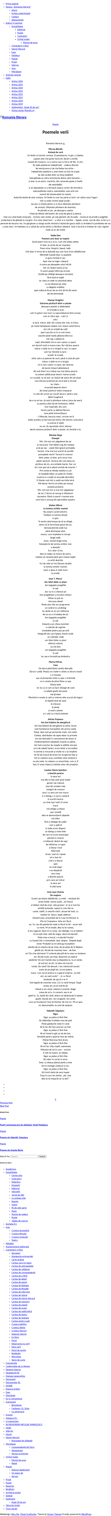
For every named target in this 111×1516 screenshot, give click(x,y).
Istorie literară (18, 49)
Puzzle (20, 33)
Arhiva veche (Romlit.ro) (23, 111)
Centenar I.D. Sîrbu (20, 1409)
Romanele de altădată (22, 1441)
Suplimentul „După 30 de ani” (25, 107)
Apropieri (16, 1253)
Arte (14, 68)
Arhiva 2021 (17, 98)
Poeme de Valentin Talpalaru (14, 1137)
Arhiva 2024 (17, 88)
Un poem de (17, 1473)
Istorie (9, 1434)
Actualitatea (17, 26)
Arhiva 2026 (17, 81)
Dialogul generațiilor (15, 1376)
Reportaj (10, 1486)
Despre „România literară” (18, 7)
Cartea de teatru (19, 1315)
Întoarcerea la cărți (21, 1344)
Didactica (16, 1182)
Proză (14, 62)
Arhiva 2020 (17, 101)
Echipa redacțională (21, 13)
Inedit (8, 1428)
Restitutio (16, 1353)
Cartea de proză (19, 1308)
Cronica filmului (19, 1234)
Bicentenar (17, 1405)
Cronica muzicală (20, 1237)
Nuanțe (15, 1201)
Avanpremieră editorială (17, 1247)
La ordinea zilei (19, 1198)
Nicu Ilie (15, 1514)
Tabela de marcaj (20, 1221)
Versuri (15, 1476)
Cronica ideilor (18, 1328)
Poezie (15, 59)
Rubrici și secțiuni (14, 23)
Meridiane (16, 72)
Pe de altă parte (19, 1208)
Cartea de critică (19, 1276)
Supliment (10, 1499)
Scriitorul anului (13, 1493)
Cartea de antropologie (22, 1266)
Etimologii (10, 1396)
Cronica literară (19, 1331)
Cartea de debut (19, 1279)
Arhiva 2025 (17, 85)
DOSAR (9, 1386)
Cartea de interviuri (21, 1292)
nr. (64, 143)
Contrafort (22, 36)
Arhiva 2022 (17, 94)
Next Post (4, 1106)
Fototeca (16, 55)
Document (10, 1379)
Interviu (15, 65)
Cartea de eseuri (19, 1282)
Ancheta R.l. (11, 1224)
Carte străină (18, 1260)
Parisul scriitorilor (20, 1454)
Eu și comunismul (14, 1399)
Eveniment (11, 1402)
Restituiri (10, 1489)
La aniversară (18, 1412)
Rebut (14, 1463)
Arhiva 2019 (17, 104)
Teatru (15, 1240)
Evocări (9, 1415)
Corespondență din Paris (23, 1447)
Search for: (5, 1156)
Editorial (21, 30)
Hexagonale (17, 1451)
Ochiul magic (23, 39)
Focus (14, 1340)
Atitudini (10, 1244)
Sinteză (9, 1496)
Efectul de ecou (30, 43)
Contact (15, 17)
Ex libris (15, 1337)
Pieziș (14, 1211)
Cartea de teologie (20, 1318)
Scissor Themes (54, 1514)
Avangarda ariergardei (22, 1256)
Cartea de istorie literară (23, 1298)
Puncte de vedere (20, 1214)
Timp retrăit (11, 1509)
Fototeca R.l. (11, 1418)
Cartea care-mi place (22, 1263)
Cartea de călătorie (21, 1269)
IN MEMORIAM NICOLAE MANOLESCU (24, 1425)
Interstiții (16, 1192)
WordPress (86, 1514)
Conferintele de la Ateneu (18, 1366)
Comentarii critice (20, 46)
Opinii (14, 1205)
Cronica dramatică (20, 1231)
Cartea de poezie (19, 1305)
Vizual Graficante (28, 1514)
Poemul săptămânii (21, 1470)
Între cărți (16, 1347)
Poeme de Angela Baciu (11, 1150)
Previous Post (6, 1103)
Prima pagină (12, 4)
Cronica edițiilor (19, 1324)
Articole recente (13, 75)
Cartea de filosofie (20, 1289)
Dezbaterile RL (13, 1373)
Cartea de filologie (20, 1286)
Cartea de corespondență (23, 1273)
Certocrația (17, 1175)
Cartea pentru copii (21, 1321)
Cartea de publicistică (22, 1311)
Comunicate (11, 1363)
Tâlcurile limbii (13, 1505)
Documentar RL (13, 1383)
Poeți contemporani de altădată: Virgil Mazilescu (24, 1125)
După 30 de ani (19, 1502)
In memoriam (12, 1421)
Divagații (16, 1185)
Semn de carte (18, 1360)
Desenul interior (19, 1334)
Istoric (14, 10)
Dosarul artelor (13, 1389)
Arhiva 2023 (17, 91)
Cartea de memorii (20, 1302)
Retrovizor (16, 1357)
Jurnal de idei (18, 1195)
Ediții (8, 78)
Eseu (14, 52)
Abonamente (18, 20)
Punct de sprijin (19, 1350)
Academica (11, 1169)
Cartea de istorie (19, 1295)
